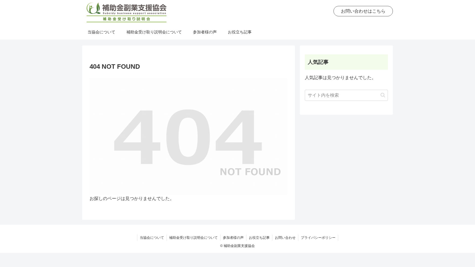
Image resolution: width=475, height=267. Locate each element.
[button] (383, 95)
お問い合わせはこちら (363, 11)
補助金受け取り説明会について (193, 238)
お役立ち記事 (259, 238)
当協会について (152, 238)
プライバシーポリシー (318, 238)
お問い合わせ (285, 238)
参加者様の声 (233, 238)
